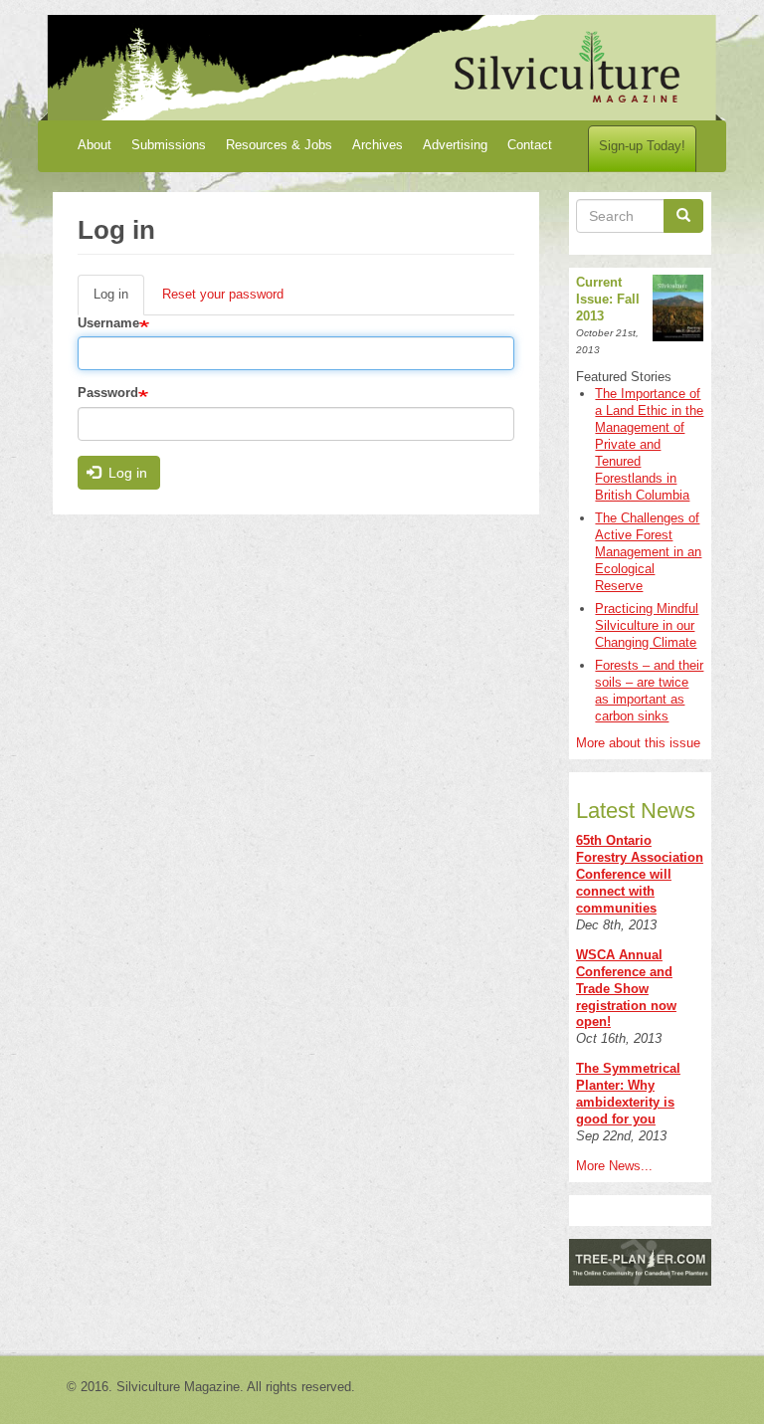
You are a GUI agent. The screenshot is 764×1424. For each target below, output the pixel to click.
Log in (119, 301)
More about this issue (638, 742)
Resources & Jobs (279, 144)
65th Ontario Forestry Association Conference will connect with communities (639, 874)
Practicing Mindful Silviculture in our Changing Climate (646, 625)
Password (108, 392)
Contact (529, 144)
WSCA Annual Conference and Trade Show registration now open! (626, 988)
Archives (377, 144)
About (94, 144)
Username (108, 322)
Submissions (168, 144)
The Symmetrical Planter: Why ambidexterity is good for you (628, 1093)
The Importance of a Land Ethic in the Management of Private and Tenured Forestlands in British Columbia (649, 444)
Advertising (455, 144)
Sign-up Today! (642, 145)
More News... (614, 1165)
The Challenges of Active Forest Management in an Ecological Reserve (648, 551)
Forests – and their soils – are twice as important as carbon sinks (649, 690)
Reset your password (223, 294)
